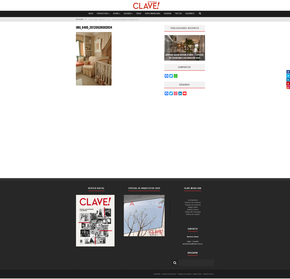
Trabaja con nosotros (193, 205)
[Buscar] (200, 13)
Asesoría (127, 13)
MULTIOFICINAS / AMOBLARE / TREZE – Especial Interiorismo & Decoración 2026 (114, 19)
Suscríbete (190, 13)
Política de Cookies (193, 214)
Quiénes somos (208, 274)
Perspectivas (102, 13)
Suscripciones (193, 200)
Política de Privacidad (193, 212)
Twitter (178, 13)
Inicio (90, 13)
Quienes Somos (193, 209)
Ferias (138, 13)
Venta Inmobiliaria (152, 13)
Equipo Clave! (193, 207)
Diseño (116, 13)
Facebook (167, 13)
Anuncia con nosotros (193, 202)
